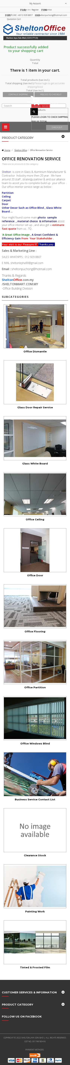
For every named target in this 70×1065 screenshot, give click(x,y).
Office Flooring (35, 631)
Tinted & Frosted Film (35, 967)
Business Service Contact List (35, 799)
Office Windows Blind (35, 743)
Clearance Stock (35, 855)
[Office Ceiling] (35, 494)
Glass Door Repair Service (35, 407)
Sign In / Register (31, 9)
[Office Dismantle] (35, 326)
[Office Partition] (35, 662)
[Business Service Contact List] (35, 774)
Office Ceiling (35, 519)
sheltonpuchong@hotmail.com (52, 15)
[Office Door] (35, 550)
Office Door (35, 575)
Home (7, 150)
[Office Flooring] (35, 606)
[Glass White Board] (35, 438)
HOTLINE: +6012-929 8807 (20, 15)
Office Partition (35, 687)
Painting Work (35, 911)
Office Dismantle (35, 351)
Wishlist (48, 9)
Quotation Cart (14, 19)
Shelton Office (21, 150)
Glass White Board (35, 463)
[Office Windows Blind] (35, 718)
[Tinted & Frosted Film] (35, 942)
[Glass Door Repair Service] (35, 382)
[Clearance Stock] (35, 830)
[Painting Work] (35, 886)
